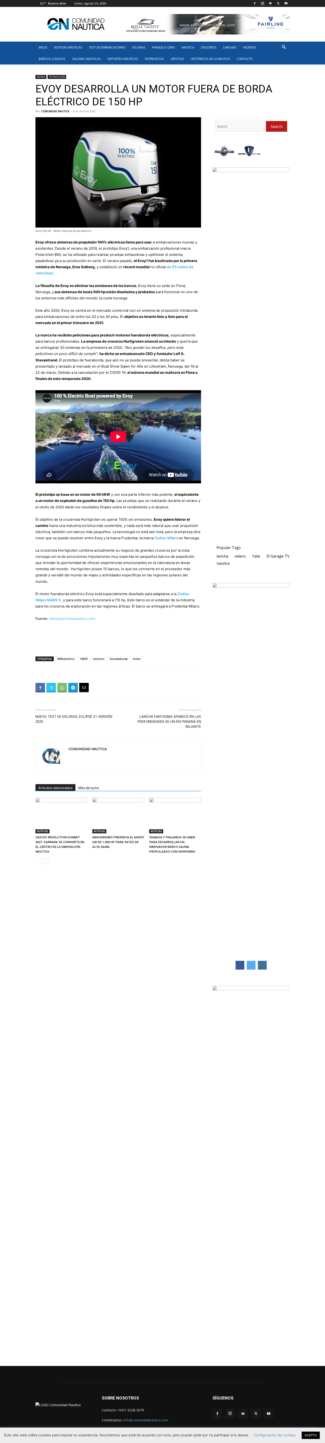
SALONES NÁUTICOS (86, 59)
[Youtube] (286, 3)
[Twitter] (278, 3)
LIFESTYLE (177, 59)
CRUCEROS (209, 47)
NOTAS (41, 76)
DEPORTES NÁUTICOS (123, 59)
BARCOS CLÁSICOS (52, 59)
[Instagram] (262, 3)
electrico (98, 659)
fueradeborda (119, 659)
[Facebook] (254, 3)
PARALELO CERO (163, 47)
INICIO (43, 47)
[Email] (84, 687)
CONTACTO (245, 59)
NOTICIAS (42, 831)
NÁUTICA (188, 47)
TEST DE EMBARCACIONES (107, 47)
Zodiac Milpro (166, 538)
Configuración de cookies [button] (275, 1435)
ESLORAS (138, 47)
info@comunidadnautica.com (145, 1420)
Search (277, 126)
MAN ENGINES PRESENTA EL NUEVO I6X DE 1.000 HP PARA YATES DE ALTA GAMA (118, 842)
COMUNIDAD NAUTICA (55, 111)
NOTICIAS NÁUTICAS (68, 47)
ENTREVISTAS (154, 59)
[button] (284, 47)
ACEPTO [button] (311, 1435)
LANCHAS (229, 47)
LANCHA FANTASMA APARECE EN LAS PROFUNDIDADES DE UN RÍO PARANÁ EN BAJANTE (169, 721)
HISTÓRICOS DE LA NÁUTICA (210, 59)
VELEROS (249, 47)
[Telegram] (73, 687)
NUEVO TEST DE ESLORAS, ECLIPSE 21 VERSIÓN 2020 (73, 719)
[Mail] (270, 3)
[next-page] (46, 861)
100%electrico (66, 659)
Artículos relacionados (55, 788)
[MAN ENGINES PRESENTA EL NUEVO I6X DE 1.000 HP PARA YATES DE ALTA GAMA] (118, 815)
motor (137, 659)
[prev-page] (38, 861)
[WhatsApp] (62, 687)
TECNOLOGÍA (57, 76)
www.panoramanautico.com (72, 618)
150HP (84, 659)
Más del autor (88, 788)
